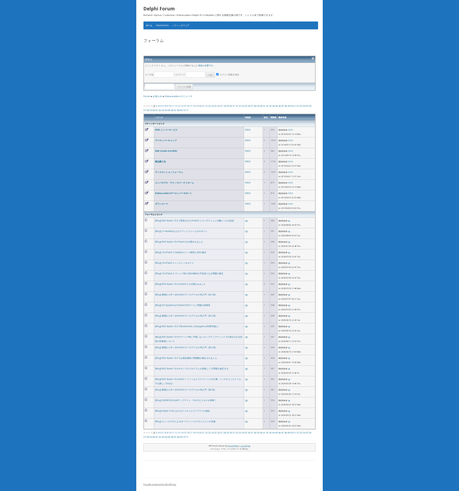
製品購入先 (160, 161)
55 (307, 105)
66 (172, 110)
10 (170, 105)
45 (276, 105)
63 (163, 110)
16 (188, 105)
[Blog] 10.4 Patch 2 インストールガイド (174, 262)
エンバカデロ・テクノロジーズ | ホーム (174, 182)
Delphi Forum (159, 8)
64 (166, 110)
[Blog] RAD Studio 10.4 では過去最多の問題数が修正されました (186, 358)
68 (178, 110)
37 (252, 105)
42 (267, 105)
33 (240, 105)
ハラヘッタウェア (180, 25)
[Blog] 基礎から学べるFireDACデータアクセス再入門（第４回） (186, 294)
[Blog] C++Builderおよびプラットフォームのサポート (181, 231)
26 (218, 105)
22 (206, 105)
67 (175, 110)
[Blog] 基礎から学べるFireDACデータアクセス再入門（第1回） (185, 389)
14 (182, 105)
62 (160, 110)
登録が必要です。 (206, 65)
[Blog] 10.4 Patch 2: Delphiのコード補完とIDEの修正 (180, 252)
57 (144, 110)
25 (215, 105)
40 (261, 105)
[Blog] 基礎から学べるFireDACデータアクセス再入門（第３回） (186, 315)
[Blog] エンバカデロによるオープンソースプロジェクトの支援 (185, 421)
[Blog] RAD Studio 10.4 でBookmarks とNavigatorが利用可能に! (186, 326)
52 (298, 105)
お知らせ (157, 96)
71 (187, 110)
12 (176, 105)
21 (203, 105)
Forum (146, 96)
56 (310, 105)
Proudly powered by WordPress (159, 484)
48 (285, 105)
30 (231, 105)
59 (151, 110)
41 (264, 105)
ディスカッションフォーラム (169, 172)
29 (227, 105)
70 (184, 110)
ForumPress (233, 446)
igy (246, 220)
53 (301, 105)
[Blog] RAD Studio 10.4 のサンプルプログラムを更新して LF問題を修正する (191, 368)
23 (209, 105)
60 (154, 110)
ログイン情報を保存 (229, 74)
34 (243, 105)
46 (279, 105)
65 (169, 110)
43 (270, 105)
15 (185, 105)
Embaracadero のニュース (178, 96)
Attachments (162, 25)
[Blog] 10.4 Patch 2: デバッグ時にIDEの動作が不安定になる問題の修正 (189, 273)
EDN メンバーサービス (166, 129)
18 (194, 105)
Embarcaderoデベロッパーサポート (173, 193)
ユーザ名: (149, 74)
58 (147, 110)
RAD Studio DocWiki (166, 150)
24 (212, 105)
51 (295, 105)
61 (157, 110)
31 (234, 105)
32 (237, 105)
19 (197, 105)
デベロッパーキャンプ (166, 140)
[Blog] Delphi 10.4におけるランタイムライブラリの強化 (182, 410)
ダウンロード (161, 203)
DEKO (248, 129)
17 (191, 105)
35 (246, 105)
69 (181, 110)
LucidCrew (245, 446)
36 (249, 105)
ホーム (149, 25)
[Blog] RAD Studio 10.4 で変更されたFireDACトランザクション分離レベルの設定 (194, 220)
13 (179, 105)
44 (273, 105)
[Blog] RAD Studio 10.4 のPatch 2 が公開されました (180, 284)
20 (200, 105)
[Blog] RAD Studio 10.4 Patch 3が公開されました (179, 241)
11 (173, 105)
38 (255, 105)
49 (288, 105)
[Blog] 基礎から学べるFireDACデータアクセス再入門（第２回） (186, 347)
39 (258, 105)
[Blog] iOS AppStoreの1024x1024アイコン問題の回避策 (182, 305)
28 (224, 105)
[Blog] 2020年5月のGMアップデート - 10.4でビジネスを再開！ (185, 400)
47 (282, 105)
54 (304, 105)
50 (291, 105)
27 (221, 105)
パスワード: (180, 74)
